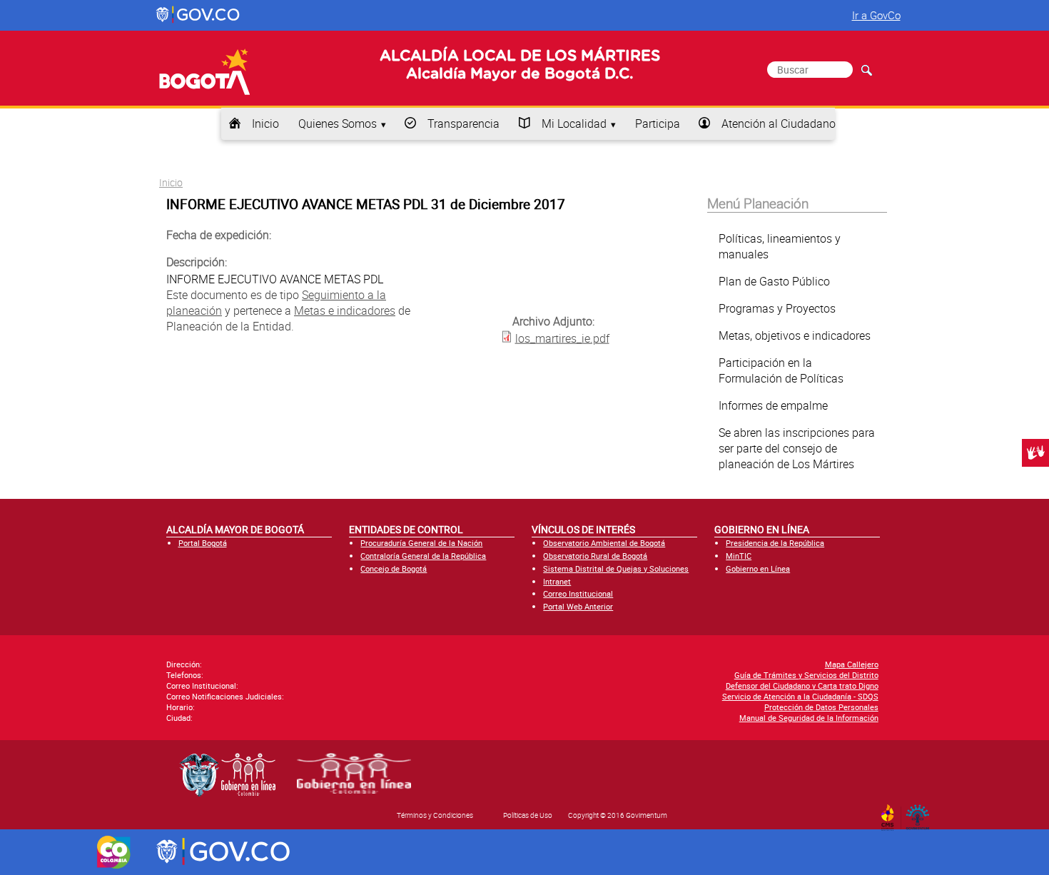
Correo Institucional (578, 593)
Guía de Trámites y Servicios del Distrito (806, 674)
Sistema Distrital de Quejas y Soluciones (616, 568)
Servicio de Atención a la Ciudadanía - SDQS (800, 696)
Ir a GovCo (876, 15)
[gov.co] (198, 15)
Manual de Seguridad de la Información (808, 717)
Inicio (265, 123)
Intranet (557, 581)
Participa (657, 123)
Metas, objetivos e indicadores (795, 335)
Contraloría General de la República (423, 555)
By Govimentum (921, 813)
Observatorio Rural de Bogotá (595, 555)
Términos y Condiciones (435, 815)
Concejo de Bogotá (393, 568)
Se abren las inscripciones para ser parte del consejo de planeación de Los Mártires (797, 448)
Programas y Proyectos (777, 308)
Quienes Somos (337, 123)
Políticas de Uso (527, 815)
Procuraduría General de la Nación (421, 542)
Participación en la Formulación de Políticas (781, 370)
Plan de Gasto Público (774, 281)
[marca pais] (113, 852)
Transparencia (463, 123)
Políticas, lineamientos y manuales (780, 246)
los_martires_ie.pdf (562, 338)
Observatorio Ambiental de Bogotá (604, 542)
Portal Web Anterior (578, 606)
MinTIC (738, 555)
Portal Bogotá (202, 542)
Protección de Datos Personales (821, 707)
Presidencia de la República (775, 542)
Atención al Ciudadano (778, 123)
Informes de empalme (773, 405)
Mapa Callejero (851, 664)
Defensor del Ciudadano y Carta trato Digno (802, 685)
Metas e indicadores (344, 310)
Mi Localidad (574, 123)
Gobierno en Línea (758, 568)
